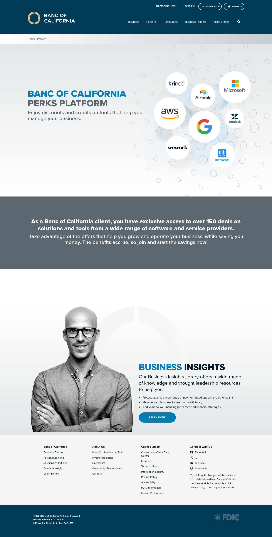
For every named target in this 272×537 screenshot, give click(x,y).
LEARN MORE (157, 417)
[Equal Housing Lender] (226, 519)
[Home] (51, 19)
